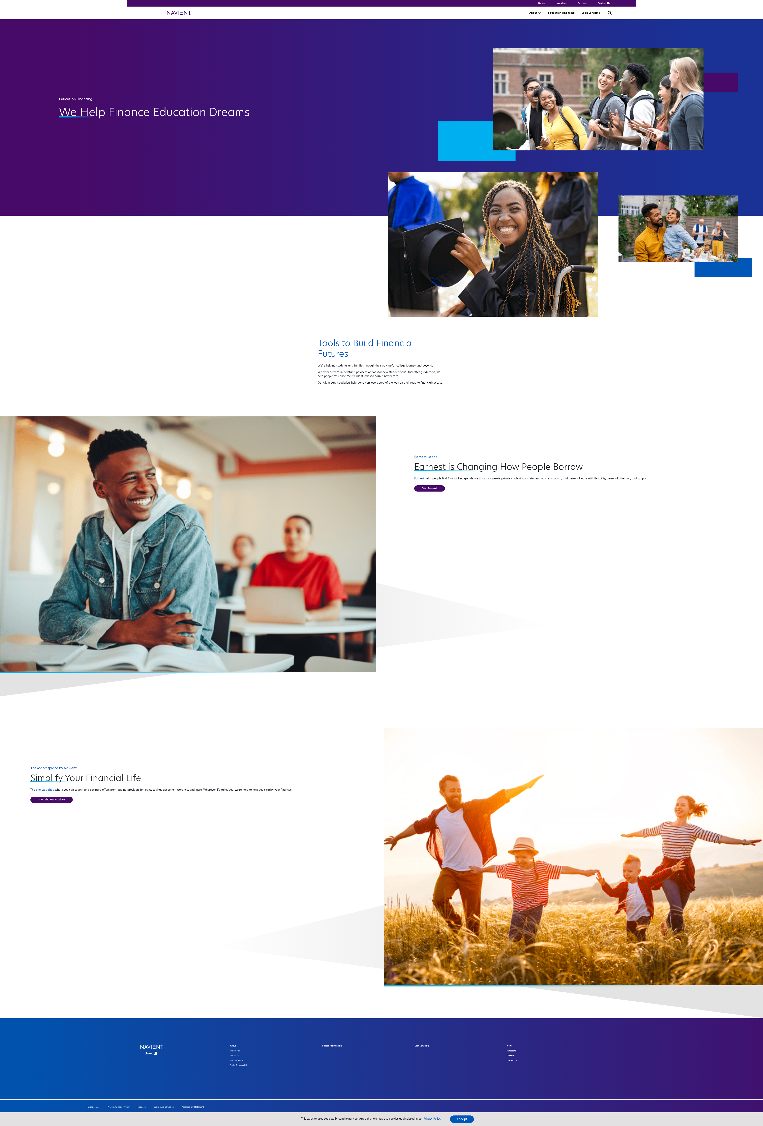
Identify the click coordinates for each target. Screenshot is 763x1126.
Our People (235, 1050)
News (541, 3)
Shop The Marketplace (51, 799)
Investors (561, 3)
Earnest (419, 478)
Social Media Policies (164, 1107)
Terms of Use (93, 1107)
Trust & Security (237, 1060)
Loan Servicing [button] (591, 13)
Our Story (234, 1055)
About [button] (533, 13)
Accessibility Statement (193, 1107)
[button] (610, 13)
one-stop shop (45, 789)
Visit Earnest (429, 488)
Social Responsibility (239, 1065)
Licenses (141, 1107)
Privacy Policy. (432, 1118)
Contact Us (604, 3)
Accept (462, 1119)
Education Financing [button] (561, 13)
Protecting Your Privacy (118, 1107)
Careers (582, 3)
